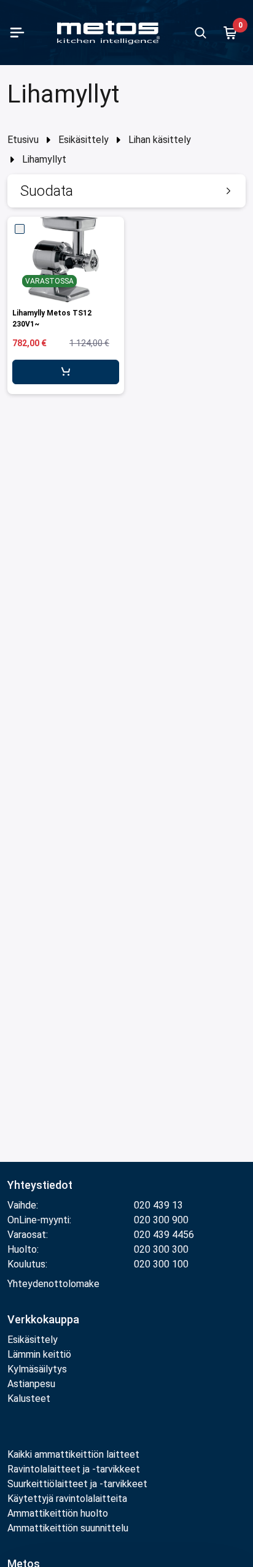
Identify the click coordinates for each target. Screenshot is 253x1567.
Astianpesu (31, 1384)
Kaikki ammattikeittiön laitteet (73, 1454)
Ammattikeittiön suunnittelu (67, 1528)
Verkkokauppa (43, 1319)
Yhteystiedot (39, 1184)
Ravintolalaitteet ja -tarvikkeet (73, 1469)
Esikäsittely (83, 139)
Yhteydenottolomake (53, 1284)
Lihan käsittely (159, 139)
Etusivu (23, 139)
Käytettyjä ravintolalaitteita (67, 1498)
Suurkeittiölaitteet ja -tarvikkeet (77, 1484)
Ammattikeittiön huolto (57, 1513)
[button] (126, 191)
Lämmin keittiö (39, 1354)
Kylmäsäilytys (37, 1369)
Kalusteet (28, 1398)
